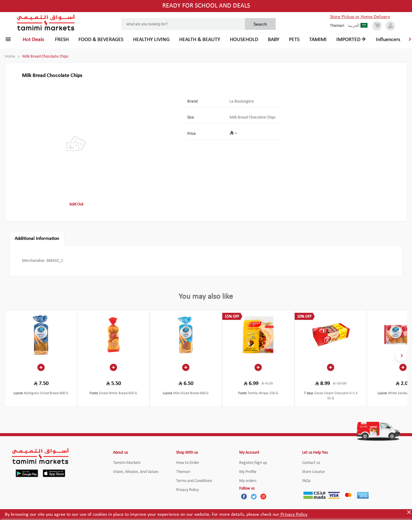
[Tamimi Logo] (46, 22)
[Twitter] (253, 496)
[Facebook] (244, 496)
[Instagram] (263, 496)
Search (260, 24)
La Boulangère (242, 101)
